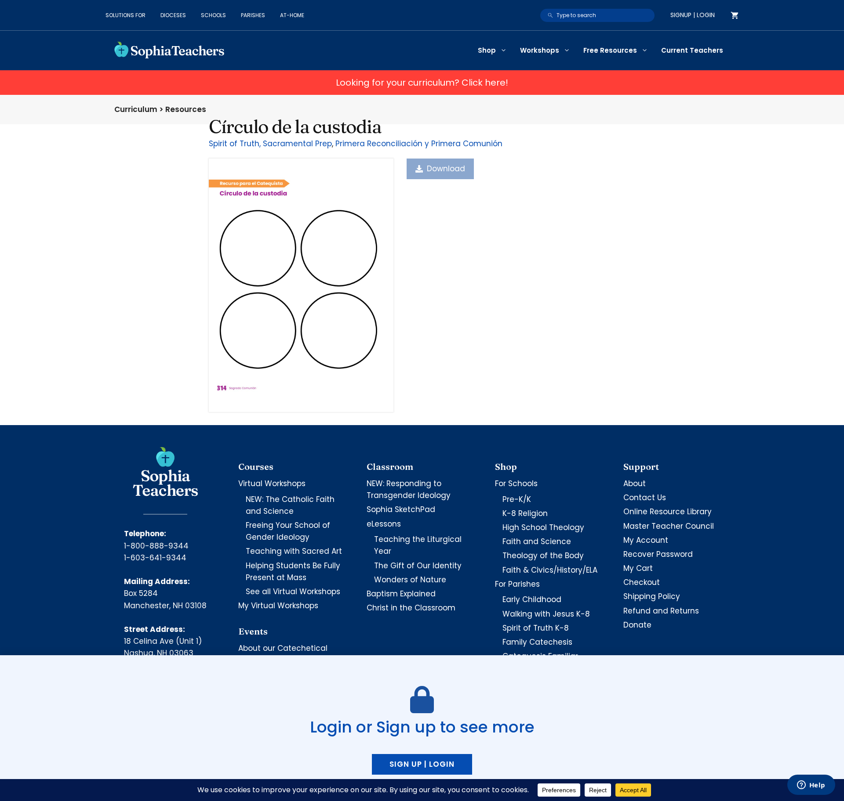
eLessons (384, 524)
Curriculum (135, 109)
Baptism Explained (401, 593)
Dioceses (173, 15)
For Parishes (517, 584)
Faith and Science (536, 541)
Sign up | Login (422, 764)
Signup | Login (692, 15)
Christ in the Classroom (411, 608)
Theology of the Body (543, 555)
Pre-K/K (516, 499)
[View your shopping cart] (734, 15)
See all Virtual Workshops (293, 591)
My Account (645, 540)
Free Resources (610, 50)
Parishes (253, 15)
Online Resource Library (667, 511)
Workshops (539, 50)
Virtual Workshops (272, 483)
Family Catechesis (537, 642)
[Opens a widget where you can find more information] (811, 786)
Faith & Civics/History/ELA (549, 570)
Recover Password (658, 554)
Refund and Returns (661, 611)
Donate (637, 625)
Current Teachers (692, 50)
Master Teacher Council (668, 526)
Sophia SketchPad (401, 509)
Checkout (641, 582)
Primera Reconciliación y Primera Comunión (418, 143)
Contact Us (644, 497)
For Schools (516, 483)
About (634, 483)
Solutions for (126, 15)
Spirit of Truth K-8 (535, 628)
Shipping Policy (651, 596)
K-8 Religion (525, 513)
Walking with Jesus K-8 (546, 614)
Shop (487, 50)
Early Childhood (531, 599)
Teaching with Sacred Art (294, 551)
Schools (213, 15)
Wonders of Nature (410, 579)
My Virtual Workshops (278, 605)
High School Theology (543, 527)
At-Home (292, 15)
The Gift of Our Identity (418, 565)
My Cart (638, 568)
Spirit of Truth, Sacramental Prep (270, 143)
